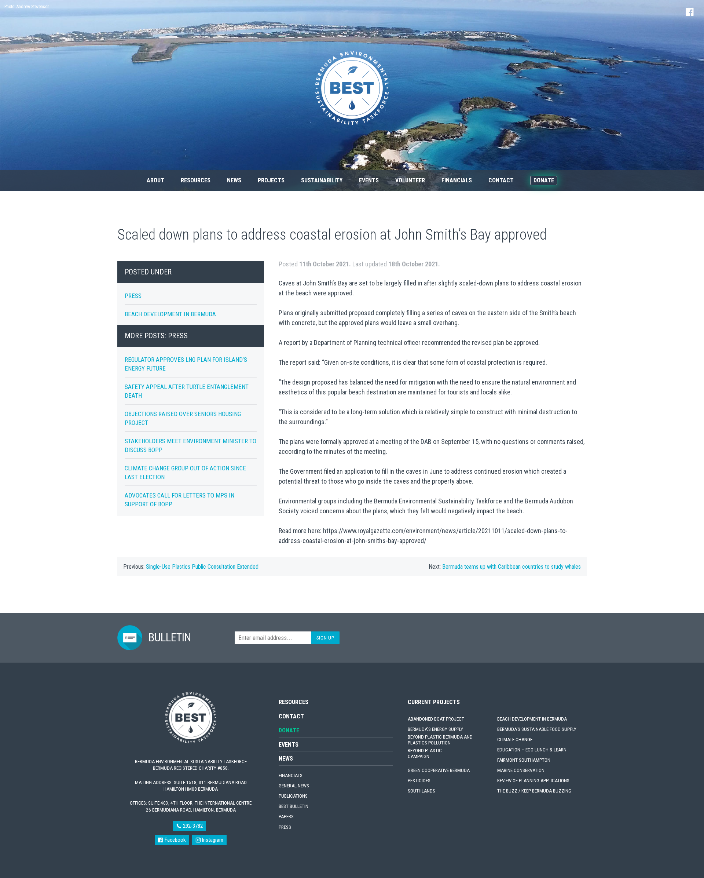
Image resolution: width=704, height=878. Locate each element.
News (234, 180)
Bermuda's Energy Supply (435, 729)
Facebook (175, 840)
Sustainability (321, 180)
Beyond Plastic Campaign (425, 753)
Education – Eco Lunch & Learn (531, 750)
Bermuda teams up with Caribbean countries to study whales (511, 566)
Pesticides (419, 780)
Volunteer (410, 180)
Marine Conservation (520, 770)
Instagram (212, 840)
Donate (544, 180)
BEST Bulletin (293, 806)
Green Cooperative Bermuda (439, 770)
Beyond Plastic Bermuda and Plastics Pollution (440, 740)
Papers (286, 816)
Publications (293, 796)
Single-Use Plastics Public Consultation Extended (202, 566)
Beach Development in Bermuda (170, 314)
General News (294, 785)
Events (369, 180)
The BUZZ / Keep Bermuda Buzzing (534, 791)
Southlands (421, 791)
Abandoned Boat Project (436, 719)
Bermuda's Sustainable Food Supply (536, 729)
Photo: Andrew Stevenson (27, 6)
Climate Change (514, 739)
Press (133, 295)
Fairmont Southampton (523, 760)
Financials (456, 180)
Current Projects (434, 702)
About (155, 180)
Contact (501, 180)
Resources (195, 180)
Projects (271, 180)
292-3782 (192, 826)
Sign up (325, 638)
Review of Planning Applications (533, 780)
